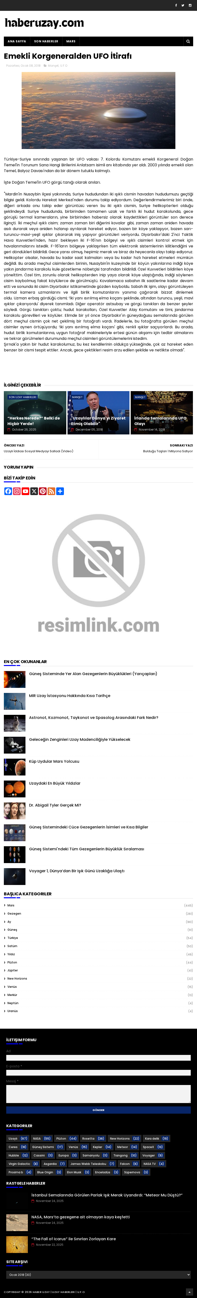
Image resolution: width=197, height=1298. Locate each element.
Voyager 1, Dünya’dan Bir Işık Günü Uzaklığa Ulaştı (76, 871)
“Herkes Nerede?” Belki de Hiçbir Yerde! (33, 420)
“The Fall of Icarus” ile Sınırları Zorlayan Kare (73, 1239)
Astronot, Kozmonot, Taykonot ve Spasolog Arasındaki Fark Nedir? (93, 717)
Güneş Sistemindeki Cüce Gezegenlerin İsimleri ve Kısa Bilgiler (88, 827)
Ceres (13, 1147)
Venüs (12, 987)
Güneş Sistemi (43, 1147)
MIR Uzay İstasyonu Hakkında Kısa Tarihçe (69, 695)
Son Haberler (46, 41)
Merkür (12, 995)
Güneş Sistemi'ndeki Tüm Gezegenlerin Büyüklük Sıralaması (86, 849)
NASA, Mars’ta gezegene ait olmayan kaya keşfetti (80, 1217)
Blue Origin (45, 1172)
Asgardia (50, 1164)
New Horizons (17, 978)
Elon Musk (74, 1172)
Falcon (125, 1164)
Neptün (12, 1003)
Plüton (12, 962)
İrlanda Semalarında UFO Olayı (160, 420)
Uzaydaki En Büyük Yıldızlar (54, 783)
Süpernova (132, 1172)
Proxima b (16, 1172)
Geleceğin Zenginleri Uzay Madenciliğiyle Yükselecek (79, 739)
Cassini (39, 1155)
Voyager (148, 1155)
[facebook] (176, 5)
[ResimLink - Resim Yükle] (98, 650)
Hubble (14, 1155)
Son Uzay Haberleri (22, 397)
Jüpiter (12, 970)
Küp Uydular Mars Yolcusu (54, 761)
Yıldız (11, 954)
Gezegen (14, 913)
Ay (9, 922)
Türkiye (12, 938)
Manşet (53, 66)
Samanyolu (91, 1155)
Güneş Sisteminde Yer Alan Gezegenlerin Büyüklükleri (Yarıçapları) (93, 674)
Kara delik (152, 1139)
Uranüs (12, 1011)
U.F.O (63, 66)
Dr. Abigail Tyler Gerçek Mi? (55, 805)
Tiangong (120, 1155)
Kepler (97, 1147)
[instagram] (190, 5)
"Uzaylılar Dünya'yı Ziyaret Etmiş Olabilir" (98, 420)
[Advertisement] (91, 370)
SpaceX (148, 1147)
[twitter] (183, 5)
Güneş (12, 930)
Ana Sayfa (17, 41)
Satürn (12, 946)
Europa (64, 1155)
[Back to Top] (189, 1292)
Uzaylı (13, 1139)
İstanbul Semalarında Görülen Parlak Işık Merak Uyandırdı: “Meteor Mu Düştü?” (107, 1195)
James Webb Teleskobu (88, 1164)
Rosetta (88, 1139)
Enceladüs (102, 1172)
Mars (71, 41)
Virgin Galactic (19, 1164)
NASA (37, 1139)
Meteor (122, 1147)
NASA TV (150, 1164)
